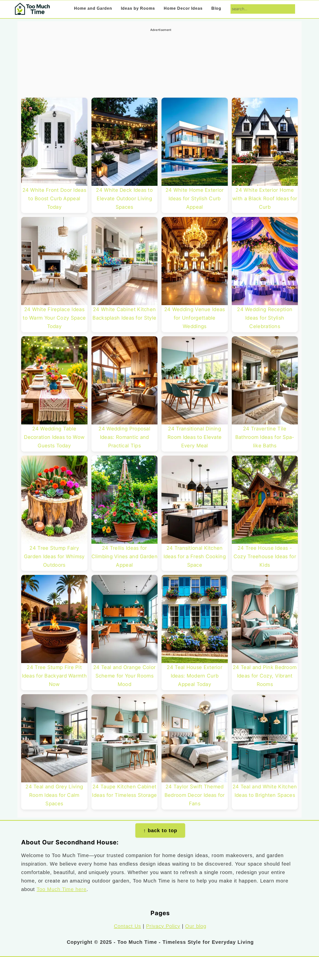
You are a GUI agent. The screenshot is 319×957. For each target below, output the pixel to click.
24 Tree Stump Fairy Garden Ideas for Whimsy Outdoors (54, 556)
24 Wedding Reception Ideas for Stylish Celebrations (264, 317)
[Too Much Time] (32, 11)
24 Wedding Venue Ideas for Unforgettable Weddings (194, 317)
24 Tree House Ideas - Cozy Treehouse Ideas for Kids (265, 556)
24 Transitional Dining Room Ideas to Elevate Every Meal (194, 437)
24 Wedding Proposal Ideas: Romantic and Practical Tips (124, 437)
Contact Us (127, 926)
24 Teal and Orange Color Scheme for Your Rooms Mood (124, 675)
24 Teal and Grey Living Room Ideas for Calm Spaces (54, 795)
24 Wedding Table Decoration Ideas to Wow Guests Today (54, 437)
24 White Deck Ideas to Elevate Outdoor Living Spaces (124, 198)
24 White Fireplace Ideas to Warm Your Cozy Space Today (54, 317)
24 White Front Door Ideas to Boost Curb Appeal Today (54, 198)
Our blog (195, 926)
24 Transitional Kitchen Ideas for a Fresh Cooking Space (194, 556)
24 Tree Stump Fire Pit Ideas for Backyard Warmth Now (54, 675)
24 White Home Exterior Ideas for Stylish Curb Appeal (194, 198)
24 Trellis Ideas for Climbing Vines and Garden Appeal (124, 556)
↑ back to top (160, 830)
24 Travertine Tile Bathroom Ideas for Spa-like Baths (264, 437)
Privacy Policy (163, 926)
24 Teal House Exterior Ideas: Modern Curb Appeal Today (194, 675)
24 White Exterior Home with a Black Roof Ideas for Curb (264, 198)
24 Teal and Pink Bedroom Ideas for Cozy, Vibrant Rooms (265, 675)
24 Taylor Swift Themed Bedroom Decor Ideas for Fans (194, 795)
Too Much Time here (61, 889)
